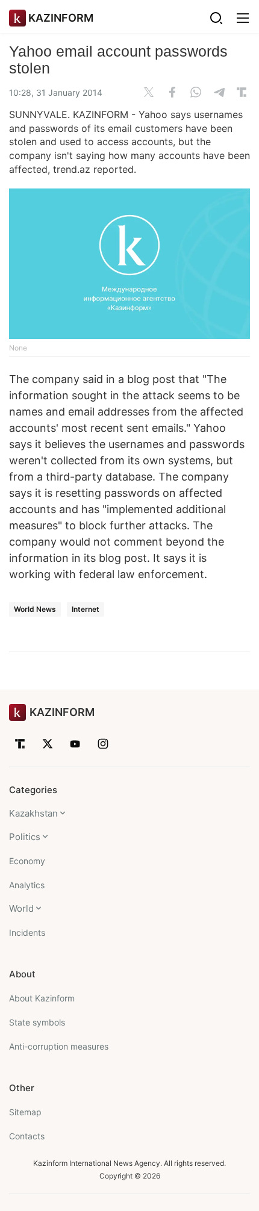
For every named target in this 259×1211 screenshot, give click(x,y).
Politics (24, 836)
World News (35, 609)
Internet (85, 609)
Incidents (27, 932)
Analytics (27, 885)
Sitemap (25, 1112)
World (21, 908)
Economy (27, 861)
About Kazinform (42, 998)
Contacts (27, 1136)
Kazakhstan (33, 813)
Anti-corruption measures (58, 1046)
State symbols (37, 1022)
